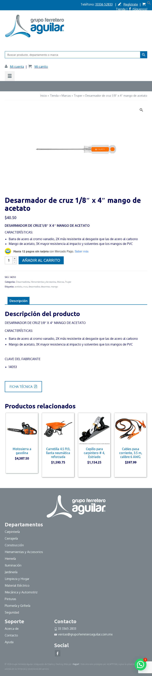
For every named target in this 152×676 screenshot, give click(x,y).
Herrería (10, 559)
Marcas (60, 281)
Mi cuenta (17, 67)
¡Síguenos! (139, 9)
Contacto (11, 635)
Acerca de (12, 629)
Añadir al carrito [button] (22, 467)
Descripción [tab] (19, 301)
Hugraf (76, 664)
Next (143, 447)
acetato (18, 286)
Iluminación (13, 565)
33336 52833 (104, 4)
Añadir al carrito (41, 260)
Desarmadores (23, 281)
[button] (149, 4)
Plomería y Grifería (17, 606)
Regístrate (131, 4)
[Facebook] (57, 653)
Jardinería (11, 572)
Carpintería (12, 532)
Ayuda (9, 642)
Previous (8, 447)
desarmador (34, 286)
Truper (68, 281)
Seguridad (12, 612)
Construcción (14, 545)
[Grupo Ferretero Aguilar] (76, 25)
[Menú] (10, 76)
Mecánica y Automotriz (21, 592)
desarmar (45, 286)
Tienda (120, 9)
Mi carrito (41, 67)
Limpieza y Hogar (17, 579)
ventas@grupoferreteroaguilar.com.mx (85, 634)
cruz (25, 286)
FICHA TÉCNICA (21, 387)
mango (54, 286)
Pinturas (10, 599)
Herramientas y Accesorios (43, 281)
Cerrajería (11, 538)
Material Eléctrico (17, 585)
